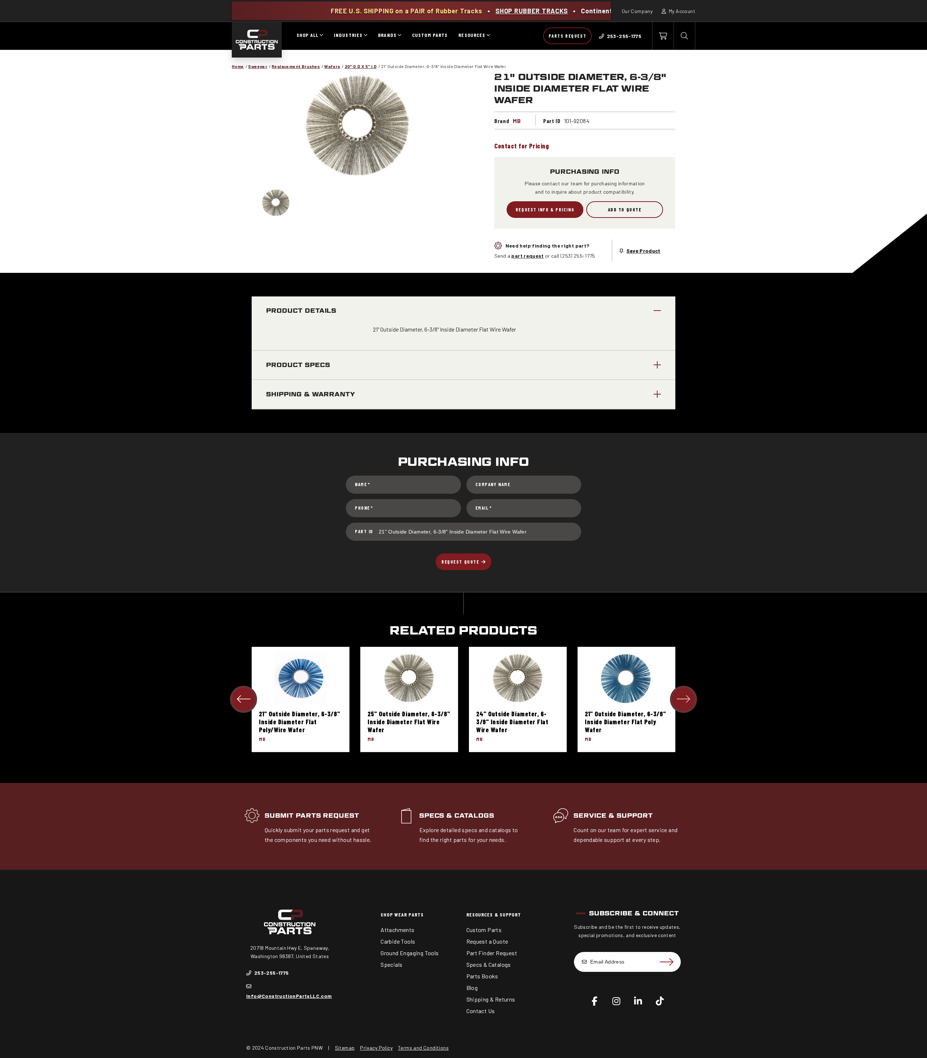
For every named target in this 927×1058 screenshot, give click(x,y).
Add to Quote (625, 209)
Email (483, 508)
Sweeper (257, 66)
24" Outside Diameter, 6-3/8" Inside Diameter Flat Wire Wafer (512, 722)
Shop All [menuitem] (307, 35)
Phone (364, 508)
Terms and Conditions (423, 1048)
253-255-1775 (271, 973)
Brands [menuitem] (387, 35)
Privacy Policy (376, 1048)
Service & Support (613, 815)
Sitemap (345, 1048)
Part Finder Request (491, 952)
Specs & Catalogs (456, 815)
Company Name (493, 484)
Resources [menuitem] (471, 35)
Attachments (397, 929)
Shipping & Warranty (310, 394)
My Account (681, 11)
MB (517, 120)
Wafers (332, 66)
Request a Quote (487, 941)
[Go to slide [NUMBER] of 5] (243, 699)
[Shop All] (321, 36)
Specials (391, 964)
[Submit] (666, 962)
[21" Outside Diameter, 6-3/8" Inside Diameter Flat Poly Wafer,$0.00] (626, 678)
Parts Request (567, 36)
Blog (472, 987)
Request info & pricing (545, 209)
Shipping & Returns (490, 999)
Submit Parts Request (312, 815)
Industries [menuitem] (348, 35)
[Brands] (399, 36)
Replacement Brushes (296, 66)
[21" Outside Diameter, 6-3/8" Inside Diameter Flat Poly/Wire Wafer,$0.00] (300, 678)
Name (362, 484)
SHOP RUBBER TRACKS (475, 11)
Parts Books (482, 976)
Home (238, 66)
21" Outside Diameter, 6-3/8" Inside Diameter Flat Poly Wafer (625, 722)
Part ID (364, 531)
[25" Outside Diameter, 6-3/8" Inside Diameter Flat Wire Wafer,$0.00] (409, 678)
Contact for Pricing (521, 146)
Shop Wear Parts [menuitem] (402, 914)
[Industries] (365, 36)
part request (527, 256)
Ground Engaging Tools (410, 952)
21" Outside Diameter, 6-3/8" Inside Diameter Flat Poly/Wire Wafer (299, 722)
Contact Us (480, 1010)
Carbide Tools (398, 941)
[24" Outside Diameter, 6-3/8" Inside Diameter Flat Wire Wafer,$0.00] (517, 678)
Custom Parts (484, 929)
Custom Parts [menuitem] (430, 35)
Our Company (637, 11)
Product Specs (298, 365)
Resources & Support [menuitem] (493, 914)
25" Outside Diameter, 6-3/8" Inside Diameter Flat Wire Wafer (409, 722)
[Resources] (488, 36)
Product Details (301, 310)
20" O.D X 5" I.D (361, 66)
